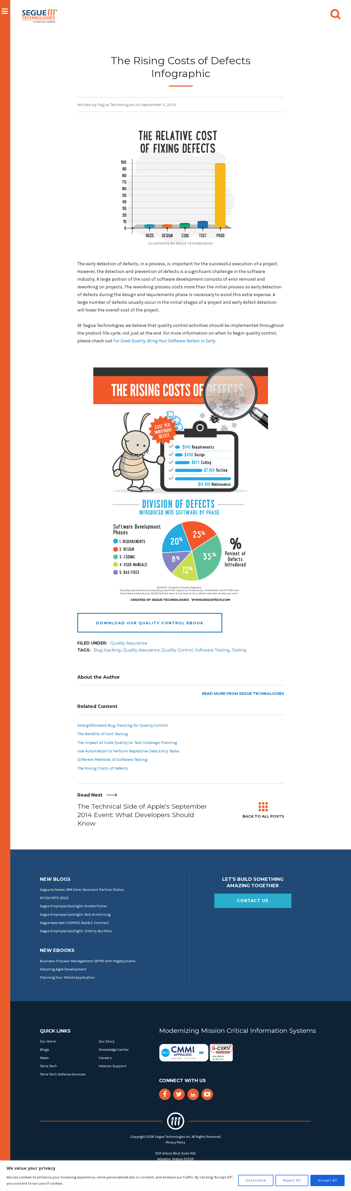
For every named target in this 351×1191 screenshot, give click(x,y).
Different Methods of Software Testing (112, 759)
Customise (256, 1180)
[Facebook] (165, 1094)
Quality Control (177, 650)
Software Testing (212, 650)
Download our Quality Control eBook (150, 623)
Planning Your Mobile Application (67, 977)
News (44, 1058)
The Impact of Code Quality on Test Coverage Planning (127, 742)
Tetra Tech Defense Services (63, 1074)
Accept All (327, 1180)
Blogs (44, 1049)
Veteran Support (112, 1066)
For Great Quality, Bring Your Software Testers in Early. (164, 341)
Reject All (292, 1180)
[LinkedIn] (193, 1095)
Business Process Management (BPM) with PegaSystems (88, 961)
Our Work (48, 1041)
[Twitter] (179, 1094)
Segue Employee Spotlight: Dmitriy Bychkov (76, 931)
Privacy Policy (175, 1142)
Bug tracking (107, 650)
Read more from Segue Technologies (243, 693)
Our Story (107, 1041)
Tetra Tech (48, 1066)
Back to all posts (263, 816)
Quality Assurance (128, 643)
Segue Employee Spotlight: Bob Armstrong (75, 914)
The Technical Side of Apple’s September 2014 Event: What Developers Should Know (142, 814)
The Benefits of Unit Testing (102, 733)
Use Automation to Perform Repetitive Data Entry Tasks (128, 751)
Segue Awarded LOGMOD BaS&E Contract (74, 923)
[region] (175, 1175)
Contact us (253, 900)
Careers (105, 1058)
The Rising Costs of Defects (102, 768)
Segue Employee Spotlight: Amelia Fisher (73, 906)
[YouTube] (207, 1094)
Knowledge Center (114, 1049)
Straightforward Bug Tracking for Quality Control (122, 725)
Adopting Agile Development (63, 969)
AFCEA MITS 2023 (54, 898)
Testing (239, 650)
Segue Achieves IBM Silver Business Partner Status (82, 889)
